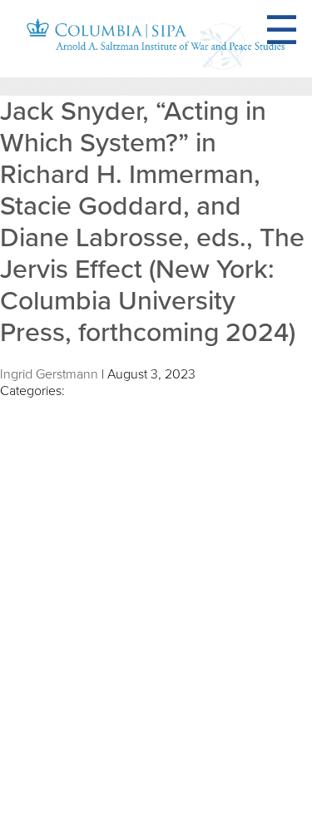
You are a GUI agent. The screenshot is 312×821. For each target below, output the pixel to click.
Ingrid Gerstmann (49, 374)
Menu (302, 30)
